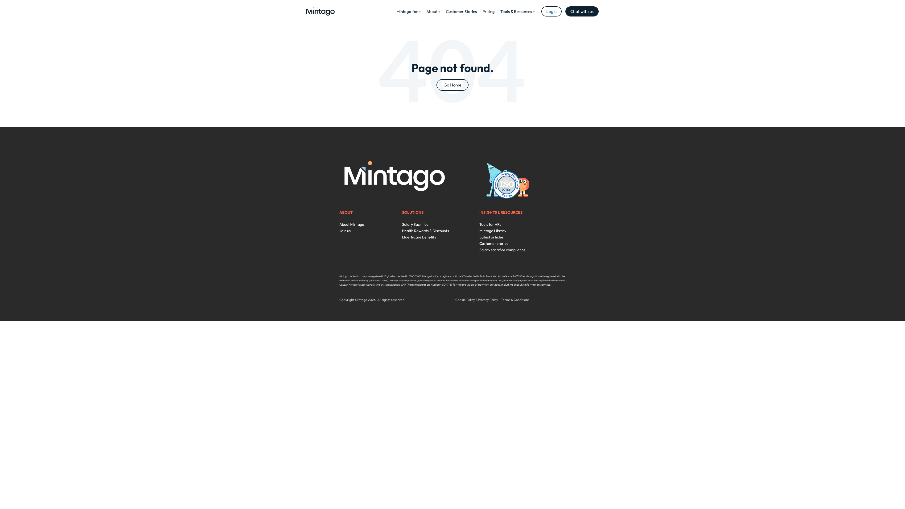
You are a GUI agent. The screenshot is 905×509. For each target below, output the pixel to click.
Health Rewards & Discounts (425, 230)
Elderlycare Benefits (419, 237)
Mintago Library (492, 230)
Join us (345, 230)
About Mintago (351, 224)
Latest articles (491, 237)
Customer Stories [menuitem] (461, 11)
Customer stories (493, 243)
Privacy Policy (488, 300)
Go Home (452, 85)
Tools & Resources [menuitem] (516, 11)
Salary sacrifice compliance (502, 249)
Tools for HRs (490, 224)
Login (551, 11)
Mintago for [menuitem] (407, 11)
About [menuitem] (431, 11)
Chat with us (582, 11)
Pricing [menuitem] (488, 11)
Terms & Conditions (515, 300)
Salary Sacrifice (415, 224)
